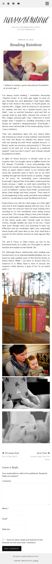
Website (6, 529)
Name (5, 508)
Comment (6, 481)
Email (5, 518)
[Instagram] (3, 3)
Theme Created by (26, 561)
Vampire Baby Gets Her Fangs (40, 456)
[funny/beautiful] (26, 18)
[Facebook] (13, 3)
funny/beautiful (30, 556)
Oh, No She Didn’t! (10, 455)
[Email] (18, 3)
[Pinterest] (8, 3)
